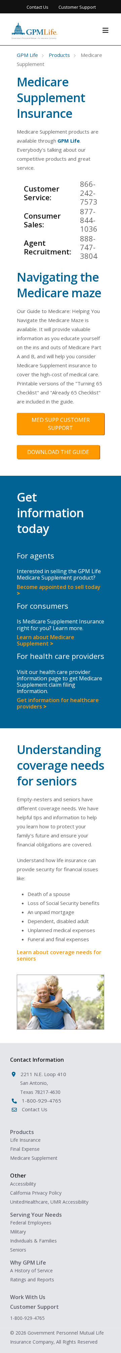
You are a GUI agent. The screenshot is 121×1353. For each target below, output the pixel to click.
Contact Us (37, 7)
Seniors (18, 1250)
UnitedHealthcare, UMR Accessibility (49, 1202)
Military (18, 1231)
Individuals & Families (33, 1240)
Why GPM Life (28, 1262)
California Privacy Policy (36, 1193)
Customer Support (77, 7)
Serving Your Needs (36, 1214)
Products (59, 55)
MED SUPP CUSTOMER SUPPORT (61, 424)
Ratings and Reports (32, 1279)
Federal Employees (30, 1222)
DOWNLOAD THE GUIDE (58, 452)
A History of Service (31, 1270)
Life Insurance (25, 1140)
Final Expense (25, 1149)
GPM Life (27, 55)
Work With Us (27, 1297)
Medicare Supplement (33, 1158)
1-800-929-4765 (27, 1318)
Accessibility (23, 1184)
